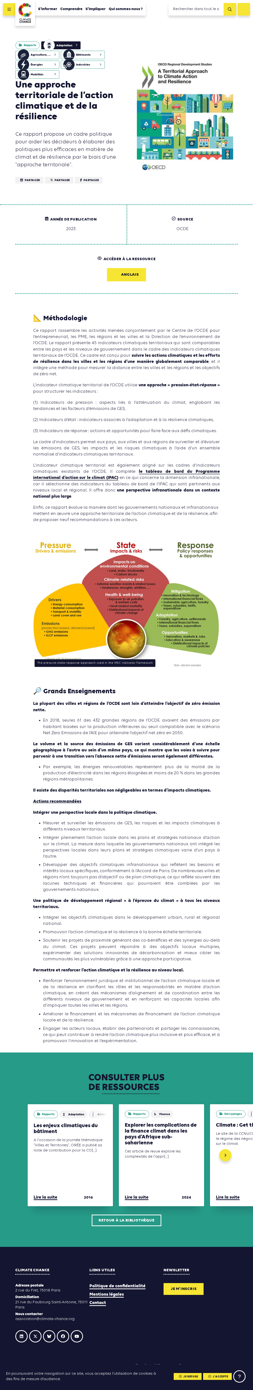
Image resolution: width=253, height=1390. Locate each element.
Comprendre (71, 9)
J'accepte (220, 1376)
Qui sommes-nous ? (126, 9)
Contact (97, 1302)
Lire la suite (45, 1197)
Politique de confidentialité (117, 1286)
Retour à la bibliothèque (126, 1220)
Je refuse (190, 1376)
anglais (130, 274)
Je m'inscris (184, 1289)
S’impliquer (95, 9)
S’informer (47, 9)
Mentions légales (106, 1294)
